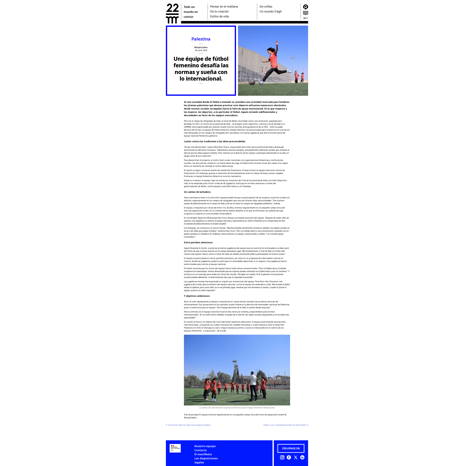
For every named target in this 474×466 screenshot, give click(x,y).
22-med (172, 13)
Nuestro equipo (205, 446)
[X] (296, 457)
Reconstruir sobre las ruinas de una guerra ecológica (189, 425)
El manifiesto (203, 454)
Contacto (200, 450)
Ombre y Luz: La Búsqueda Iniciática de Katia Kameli (284, 425)
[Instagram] (282, 457)
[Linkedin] (302, 457)
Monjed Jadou (200, 47)
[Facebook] (289, 457)
